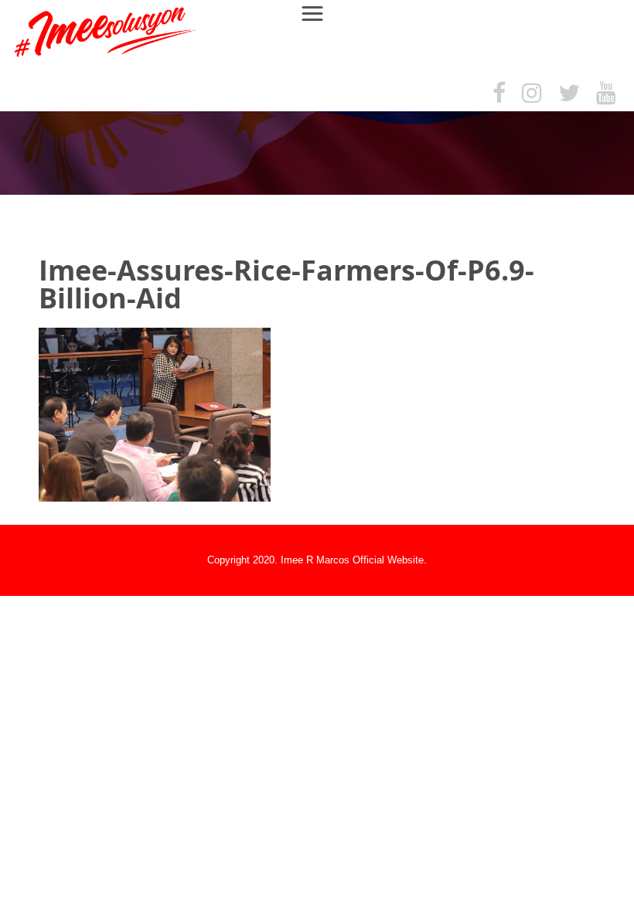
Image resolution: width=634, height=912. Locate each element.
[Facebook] (499, 94)
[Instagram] (532, 94)
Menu (319, 13)
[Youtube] (606, 94)
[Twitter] (569, 94)
